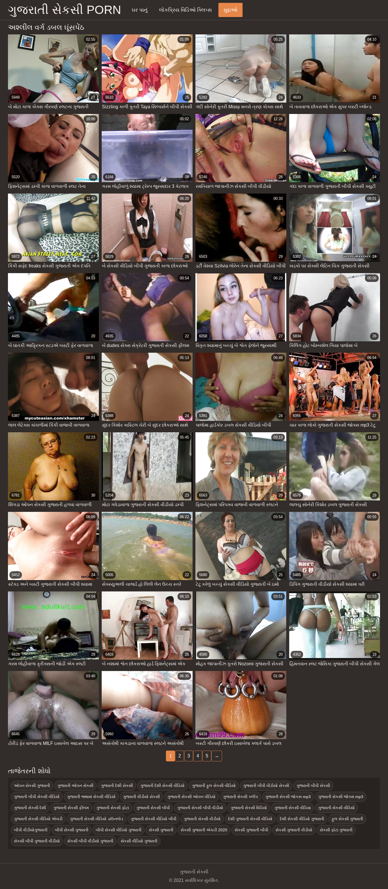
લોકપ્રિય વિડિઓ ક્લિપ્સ (185, 10)
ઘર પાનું (139, 10)
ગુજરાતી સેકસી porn (64, 9)
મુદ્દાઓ (230, 10)
